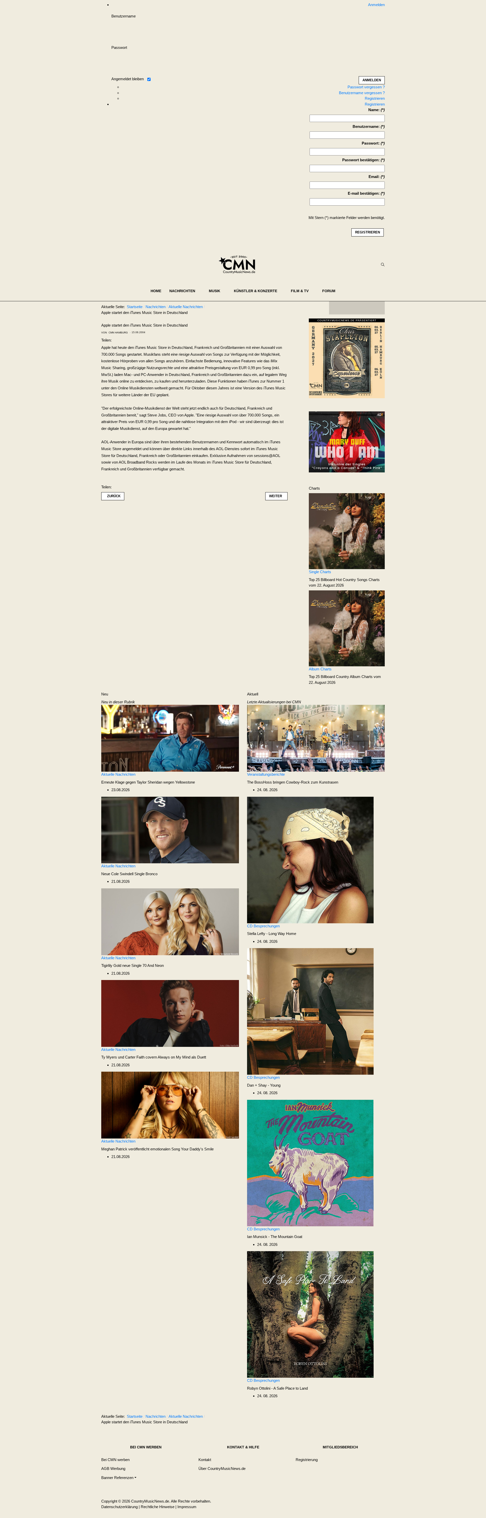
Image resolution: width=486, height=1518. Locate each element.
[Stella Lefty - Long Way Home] (310, 859)
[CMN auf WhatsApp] (357, 308)
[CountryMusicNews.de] (239, 264)
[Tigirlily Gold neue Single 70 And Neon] (170, 921)
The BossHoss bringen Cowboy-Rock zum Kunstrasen (292, 782)
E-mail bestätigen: (364, 193)
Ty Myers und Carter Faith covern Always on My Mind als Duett (153, 1057)
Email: (374, 176)
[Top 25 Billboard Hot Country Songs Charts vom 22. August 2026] (347, 531)
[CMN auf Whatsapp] (359, 1417)
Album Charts (320, 669)
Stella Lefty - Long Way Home (271, 933)
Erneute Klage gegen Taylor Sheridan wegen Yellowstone (148, 782)
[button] (185, 291)
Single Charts (320, 572)
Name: (374, 110)
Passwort (119, 47)
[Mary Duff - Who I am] (347, 441)
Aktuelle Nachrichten (118, 774)
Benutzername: (366, 126)
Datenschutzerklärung (119, 1507)
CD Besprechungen (263, 926)
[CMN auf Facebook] (337, 308)
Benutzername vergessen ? (362, 93)
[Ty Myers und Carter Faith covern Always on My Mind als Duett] (170, 1013)
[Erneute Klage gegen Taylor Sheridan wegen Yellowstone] (170, 738)
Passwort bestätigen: (361, 160)
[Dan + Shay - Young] (310, 1011)
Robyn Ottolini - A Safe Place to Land (277, 1388)
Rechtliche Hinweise (157, 1507)
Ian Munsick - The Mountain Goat (274, 1236)
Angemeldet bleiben (127, 79)
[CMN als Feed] (377, 308)
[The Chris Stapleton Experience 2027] (347, 359)
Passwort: (371, 143)
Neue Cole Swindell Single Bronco (129, 874)
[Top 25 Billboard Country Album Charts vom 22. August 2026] (347, 628)
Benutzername (123, 16)
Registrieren (375, 98)
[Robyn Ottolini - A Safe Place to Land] (310, 1314)
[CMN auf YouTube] (367, 308)
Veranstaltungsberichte (266, 774)
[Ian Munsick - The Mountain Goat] (310, 1162)
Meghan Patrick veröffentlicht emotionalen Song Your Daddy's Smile (157, 1149)
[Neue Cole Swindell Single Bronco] (170, 829)
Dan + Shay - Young (263, 1085)
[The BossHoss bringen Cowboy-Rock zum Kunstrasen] (316, 738)
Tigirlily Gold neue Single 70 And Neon (132, 965)
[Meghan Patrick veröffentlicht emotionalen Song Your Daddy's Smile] (170, 1105)
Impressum (186, 1507)
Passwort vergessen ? (366, 87)
